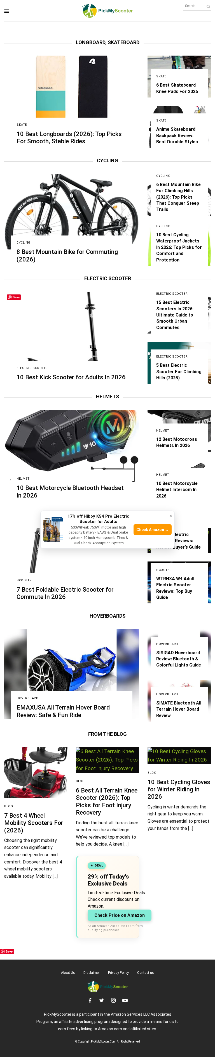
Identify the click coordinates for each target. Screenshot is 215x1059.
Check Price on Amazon (119, 915)
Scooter (24, 580)
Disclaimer (91, 973)
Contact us (145, 973)
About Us (68, 973)
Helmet (23, 478)
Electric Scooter (32, 368)
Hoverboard (28, 698)
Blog (8, 806)
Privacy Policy (118, 973)
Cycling (24, 242)
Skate (22, 125)
